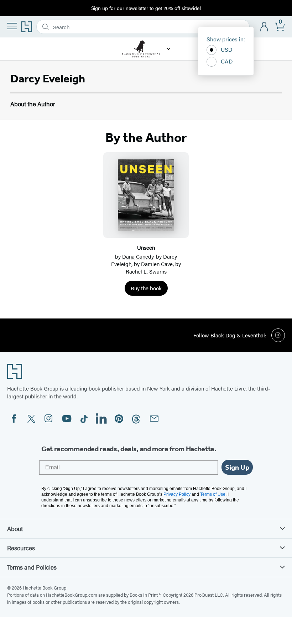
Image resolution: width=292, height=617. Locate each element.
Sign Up (237, 467)
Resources (21, 548)
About (15, 528)
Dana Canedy (137, 256)
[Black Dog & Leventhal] (169, 49)
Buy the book (146, 288)
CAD (227, 61)
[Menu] (12, 26)
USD (227, 49)
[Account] (264, 27)
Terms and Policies (32, 567)
